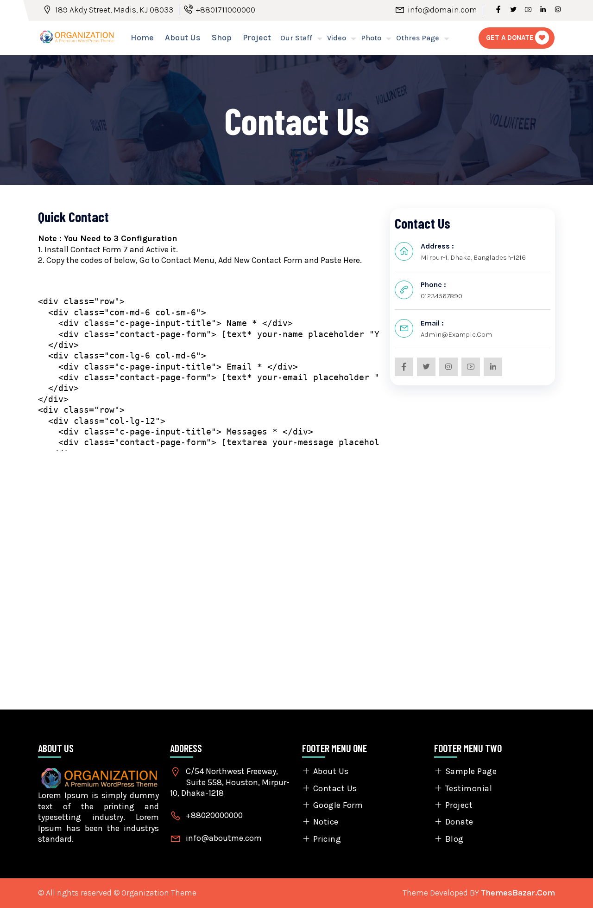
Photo (371, 37)
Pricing (327, 839)
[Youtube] (528, 10)
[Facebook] (498, 10)
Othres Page (417, 37)
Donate (459, 822)
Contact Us (335, 788)
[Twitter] (513, 10)
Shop (222, 37)
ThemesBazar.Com (518, 893)
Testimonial (468, 788)
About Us (183, 37)
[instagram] (558, 10)
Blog (454, 839)
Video (336, 37)
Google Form (338, 805)
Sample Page (471, 771)
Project (257, 37)
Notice (326, 822)
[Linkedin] (543, 10)
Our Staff (296, 37)
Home (142, 37)
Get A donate (510, 37)
